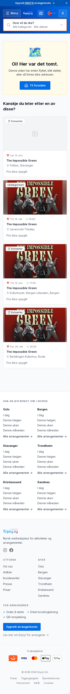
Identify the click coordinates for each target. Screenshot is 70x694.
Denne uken (11, 425)
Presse (7, 584)
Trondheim (44, 445)
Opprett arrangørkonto (22, 626)
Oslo (6, 409)
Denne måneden (13, 430)
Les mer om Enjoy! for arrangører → (26, 635)
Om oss (8, 566)
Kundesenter (11, 578)
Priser (6, 589)
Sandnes (43, 482)
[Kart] (40, 13)
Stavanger (10, 445)
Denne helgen (12, 420)
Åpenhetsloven (51, 678)
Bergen (42, 409)
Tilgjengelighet (29, 678)
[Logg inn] (63, 13)
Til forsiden (38, 85)
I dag (6, 415)
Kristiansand (12, 482)
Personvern (23, 683)
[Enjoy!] (35, 531)
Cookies (48, 683)
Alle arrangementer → (17, 436)
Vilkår (37, 683)
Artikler (7, 572)
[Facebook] (11, 550)
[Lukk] (66, 3)
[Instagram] (5, 550)
